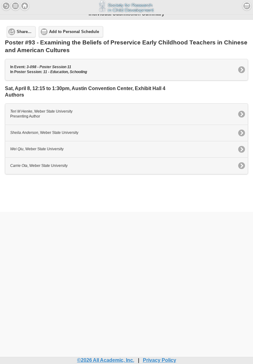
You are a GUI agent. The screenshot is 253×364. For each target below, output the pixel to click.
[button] (15, 5)
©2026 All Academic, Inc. (105, 360)
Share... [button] (24, 32)
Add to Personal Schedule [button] (74, 32)
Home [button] (24, 5)
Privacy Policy (159, 360)
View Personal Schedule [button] (246, 5)
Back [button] (6, 5)
